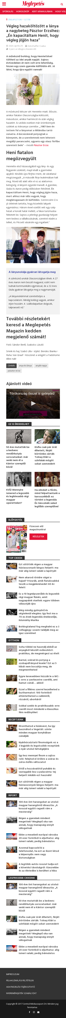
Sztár (27, 19)
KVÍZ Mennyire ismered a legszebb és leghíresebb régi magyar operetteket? (17, 496)
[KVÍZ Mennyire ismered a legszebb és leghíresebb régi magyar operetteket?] (19, 479)
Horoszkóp (22, 11)
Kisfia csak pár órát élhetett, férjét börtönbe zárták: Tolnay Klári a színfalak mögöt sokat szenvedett (46, 455)
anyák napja (41, 365)
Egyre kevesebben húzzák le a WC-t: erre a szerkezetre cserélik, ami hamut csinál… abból (39, 680)
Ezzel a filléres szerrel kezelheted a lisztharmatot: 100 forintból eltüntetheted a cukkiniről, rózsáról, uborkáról (39, 694)
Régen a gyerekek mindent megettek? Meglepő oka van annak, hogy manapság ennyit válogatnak (36, 823)
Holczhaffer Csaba (37, 45)
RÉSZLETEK (38, 536)
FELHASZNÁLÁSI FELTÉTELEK (20, 980)
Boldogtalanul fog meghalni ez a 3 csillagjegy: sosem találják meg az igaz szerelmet (39, 630)
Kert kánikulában (42, 11)
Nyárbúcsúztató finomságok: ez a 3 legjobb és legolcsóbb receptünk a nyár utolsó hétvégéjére (39, 746)
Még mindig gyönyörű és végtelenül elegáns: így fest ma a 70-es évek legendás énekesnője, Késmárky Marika (38, 615)
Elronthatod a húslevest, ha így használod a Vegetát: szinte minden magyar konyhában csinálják (37, 731)
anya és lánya (25, 365)
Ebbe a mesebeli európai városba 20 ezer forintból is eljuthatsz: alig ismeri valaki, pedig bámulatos (39, 838)
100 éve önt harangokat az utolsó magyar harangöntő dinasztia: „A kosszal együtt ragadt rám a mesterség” (38, 807)
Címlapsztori (15, 19)
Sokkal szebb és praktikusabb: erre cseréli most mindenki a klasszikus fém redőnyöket (39, 709)
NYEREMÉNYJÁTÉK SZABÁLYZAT (21, 993)
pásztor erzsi (14, 370)
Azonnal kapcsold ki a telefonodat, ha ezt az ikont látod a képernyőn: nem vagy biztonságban (39, 852)
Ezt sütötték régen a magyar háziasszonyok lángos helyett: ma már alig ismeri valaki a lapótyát (38, 568)
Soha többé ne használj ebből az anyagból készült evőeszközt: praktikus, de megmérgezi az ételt (39, 650)
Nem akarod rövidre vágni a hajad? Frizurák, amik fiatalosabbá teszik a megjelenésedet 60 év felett (39, 582)
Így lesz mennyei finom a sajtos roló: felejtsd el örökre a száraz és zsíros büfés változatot (38, 759)
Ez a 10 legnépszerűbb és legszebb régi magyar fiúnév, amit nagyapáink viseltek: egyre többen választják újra (39, 598)
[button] (33, 403)
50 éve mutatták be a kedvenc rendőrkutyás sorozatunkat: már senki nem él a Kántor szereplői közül (17, 457)
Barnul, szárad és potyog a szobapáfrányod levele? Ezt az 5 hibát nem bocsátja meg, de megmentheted (38, 665)
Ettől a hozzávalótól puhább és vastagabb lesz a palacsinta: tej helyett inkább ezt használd (37, 772)
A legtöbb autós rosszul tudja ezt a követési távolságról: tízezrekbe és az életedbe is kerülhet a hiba (39, 868)
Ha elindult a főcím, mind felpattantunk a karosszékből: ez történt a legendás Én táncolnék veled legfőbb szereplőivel (47, 498)
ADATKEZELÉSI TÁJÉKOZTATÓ (20, 986)
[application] (33, 404)
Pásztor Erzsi (41, 145)
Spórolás (7, 11)
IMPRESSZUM (12, 974)
